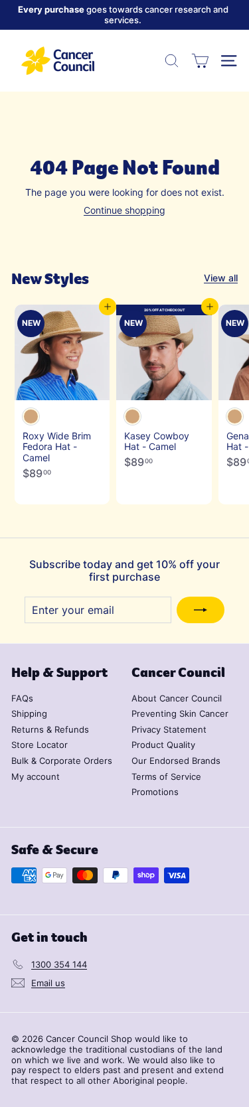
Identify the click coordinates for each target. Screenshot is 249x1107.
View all (221, 278)
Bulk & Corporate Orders (61, 760)
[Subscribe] (200, 610)
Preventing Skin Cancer (179, 713)
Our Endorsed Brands (175, 760)
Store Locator (39, 744)
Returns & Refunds (50, 729)
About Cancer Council (176, 698)
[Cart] (200, 60)
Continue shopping (124, 210)
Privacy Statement (169, 729)
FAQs (22, 698)
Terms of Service (166, 776)
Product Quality (163, 744)
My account (35, 776)
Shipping (29, 713)
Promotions (155, 791)
